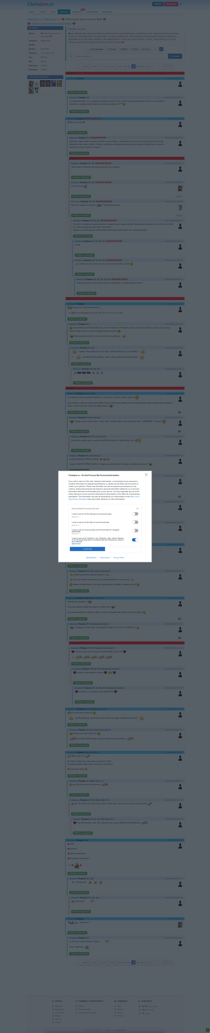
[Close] (147, 475)
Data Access (105, 558)
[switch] (135, 513)
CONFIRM (87, 549)
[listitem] (105, 508)
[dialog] (105, 516)
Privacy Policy (119, 558)
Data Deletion (91, 558)
